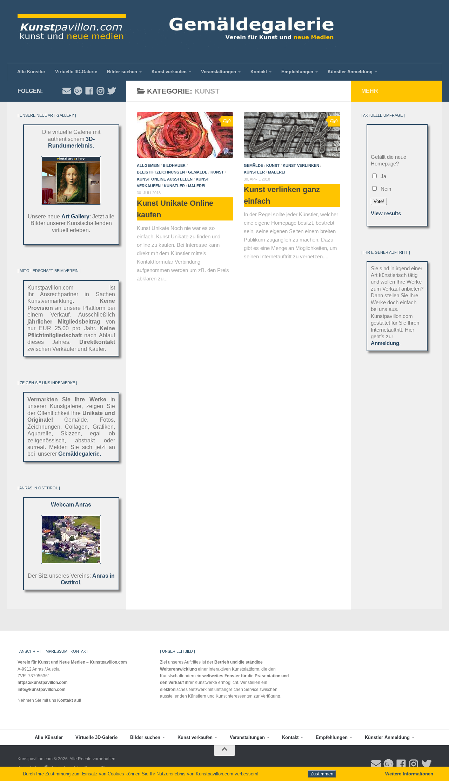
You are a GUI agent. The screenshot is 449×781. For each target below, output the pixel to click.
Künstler (174, 186)
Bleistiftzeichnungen (161, 172)
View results (386, 213)
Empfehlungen (297, 71)
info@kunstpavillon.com (42, 689)
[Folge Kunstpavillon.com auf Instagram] (100, 91)
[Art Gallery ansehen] (71, 203)
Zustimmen (321, 773)
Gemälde (197, 172)
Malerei (196, 186)
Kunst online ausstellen (165, 179)
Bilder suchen (122, 71)
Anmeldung (385, 343)
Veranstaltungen (218, 71)
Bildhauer (174, 165)
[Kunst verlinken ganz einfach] (292, 135)
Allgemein (148, 165)
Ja (382, 176)
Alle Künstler (31, 71)
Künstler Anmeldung (350, 71)
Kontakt (258, 71)
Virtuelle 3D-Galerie (76, 71)
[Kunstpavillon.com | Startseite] (177, 31)
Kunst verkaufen (169, 71)
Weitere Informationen (409, 773)
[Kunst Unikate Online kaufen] (185, 135)
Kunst (217, 172)
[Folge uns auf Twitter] (111, 91)
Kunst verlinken (301, 165)
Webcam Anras (71, 505)
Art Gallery (75, 216)
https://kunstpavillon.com (43, 682)
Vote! (379, 201)
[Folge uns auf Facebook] (89, 91)
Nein (384, 189)
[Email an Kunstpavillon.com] (66, 91)
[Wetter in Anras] (71, 562)
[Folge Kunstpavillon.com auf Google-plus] (78, 91)
